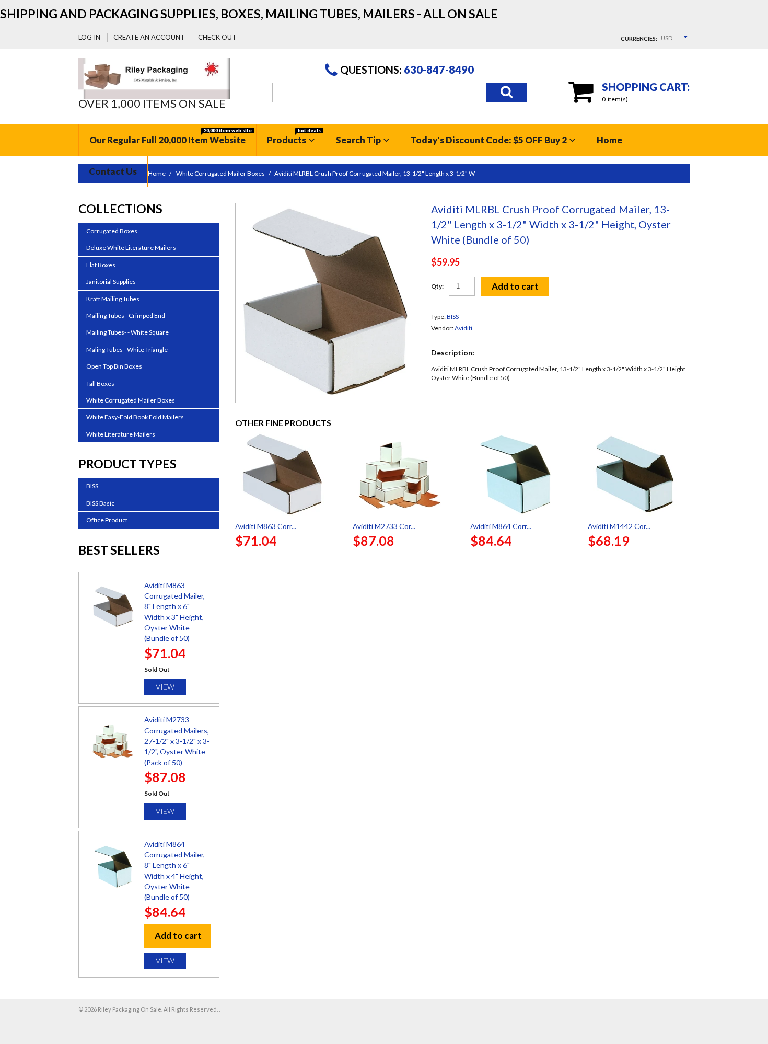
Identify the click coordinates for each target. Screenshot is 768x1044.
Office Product (106, 520)
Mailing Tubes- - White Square (127, 332)
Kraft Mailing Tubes (112, 299)
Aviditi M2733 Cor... (384, 526)
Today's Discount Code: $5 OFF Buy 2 (489, 139)
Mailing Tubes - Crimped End (125, 315)
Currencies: (639, 38)
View (165, 686)
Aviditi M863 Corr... (265, 526)
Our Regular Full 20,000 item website (170, 136)
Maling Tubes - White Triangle (127, 349)
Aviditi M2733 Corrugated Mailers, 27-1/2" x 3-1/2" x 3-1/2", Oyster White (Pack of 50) (177, 740)
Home (609, 139)
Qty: (437, 286)
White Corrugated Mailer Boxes (130, 400)
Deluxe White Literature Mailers (131, 247)
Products (294, 136)
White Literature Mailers (120, 434)
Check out (217, 37)
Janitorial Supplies (111, 281)
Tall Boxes (100, 383)
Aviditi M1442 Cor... (619, 526)
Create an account (149, 37)
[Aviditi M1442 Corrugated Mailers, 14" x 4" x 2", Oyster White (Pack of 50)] (639, 474)
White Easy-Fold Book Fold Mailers (135, 417)
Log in (89, 37)
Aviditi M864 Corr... (500, 526)
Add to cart (515, 286)
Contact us (113, 171)
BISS (453, 316)
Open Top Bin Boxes (114, 366)
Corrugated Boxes (111, 231)
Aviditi (463, 328)
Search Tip (358, 139)
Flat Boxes (100, 265)
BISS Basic (100, 503)
